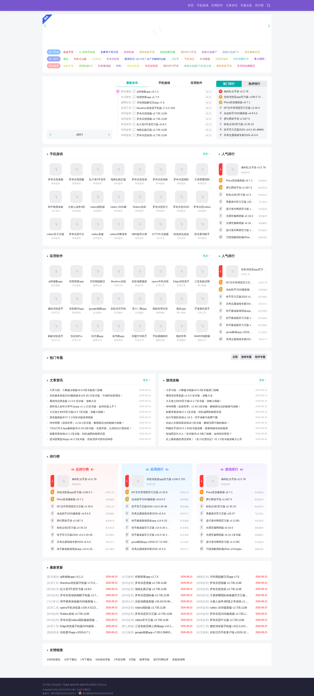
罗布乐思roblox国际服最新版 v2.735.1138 (82, 619)
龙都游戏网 (178, 659)
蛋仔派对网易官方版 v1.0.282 (243, 230)
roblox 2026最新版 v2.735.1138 (232, 607)
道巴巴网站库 (160, 659)
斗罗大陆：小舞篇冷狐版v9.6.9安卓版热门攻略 (76, 390)
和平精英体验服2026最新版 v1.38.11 (82, 601)
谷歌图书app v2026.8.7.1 (82, 632)
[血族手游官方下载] (157, 26)
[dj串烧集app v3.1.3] (55, 271)
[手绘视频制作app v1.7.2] (160, 326)
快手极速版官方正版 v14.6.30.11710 (246, 317)
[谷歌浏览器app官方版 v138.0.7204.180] (232, 271)
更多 (205, 153)
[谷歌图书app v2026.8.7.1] (76, 298)
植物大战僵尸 (209, 52)
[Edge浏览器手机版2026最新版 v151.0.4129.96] (181, 271)
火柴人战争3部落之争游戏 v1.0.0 (232, 601)
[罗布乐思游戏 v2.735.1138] (139, 169)
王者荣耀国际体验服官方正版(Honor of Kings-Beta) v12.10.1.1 (232, 595)
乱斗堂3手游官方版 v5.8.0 (151, 124)
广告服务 (65, 684)
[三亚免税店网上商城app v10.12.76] (202, 271)
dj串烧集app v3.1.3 (147, 91)
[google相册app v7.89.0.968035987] (97, 298)
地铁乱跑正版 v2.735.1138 (152, 129)
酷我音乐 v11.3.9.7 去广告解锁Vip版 (145, 58)
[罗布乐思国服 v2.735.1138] (76, 169)
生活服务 (126, 96)
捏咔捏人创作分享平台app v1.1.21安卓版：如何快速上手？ (83, 406)
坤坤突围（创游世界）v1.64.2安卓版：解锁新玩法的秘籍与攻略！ (87, 422)
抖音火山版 (80, 58)
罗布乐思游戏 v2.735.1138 (152, 135)
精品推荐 (54, 65)
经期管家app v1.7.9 (148, 97)
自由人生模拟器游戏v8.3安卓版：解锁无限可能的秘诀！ (197, 422)
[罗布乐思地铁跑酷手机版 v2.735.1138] (160, 169)
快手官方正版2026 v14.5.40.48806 (244, 129)
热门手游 (54, 52)
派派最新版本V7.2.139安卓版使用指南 (71, 417)
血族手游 (68, 52)
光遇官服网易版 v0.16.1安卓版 (243, 223)
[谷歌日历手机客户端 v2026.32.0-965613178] (118, 298)
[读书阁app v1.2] (118, 326)
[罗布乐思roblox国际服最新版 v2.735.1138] (202, 197)
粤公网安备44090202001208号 (97, 693)
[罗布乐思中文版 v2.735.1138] (76, 224)
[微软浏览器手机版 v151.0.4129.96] (55, 298)
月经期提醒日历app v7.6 (150, 102)
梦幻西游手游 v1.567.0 (237, 118)
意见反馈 (56, 684)
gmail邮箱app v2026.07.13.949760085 (248, 332)
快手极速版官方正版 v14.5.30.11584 (246, 325)
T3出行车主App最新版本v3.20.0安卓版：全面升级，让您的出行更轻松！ (91, 428)
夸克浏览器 (112, 58)
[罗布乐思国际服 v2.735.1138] (181, 169)
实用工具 (126, 107)
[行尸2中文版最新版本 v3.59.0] (160, 224)
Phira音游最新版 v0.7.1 (237, 102)
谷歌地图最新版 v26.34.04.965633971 (157, 601)
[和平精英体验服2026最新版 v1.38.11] (55, 197)
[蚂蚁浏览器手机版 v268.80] (55, 326)
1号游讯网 (119, 659)
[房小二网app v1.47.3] (139, 298)
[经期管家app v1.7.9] (76, 271)
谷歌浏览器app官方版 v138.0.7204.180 (246, 96)
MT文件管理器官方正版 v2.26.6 (242, 107)
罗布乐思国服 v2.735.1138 (152, 118)
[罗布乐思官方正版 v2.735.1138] (160, 197)
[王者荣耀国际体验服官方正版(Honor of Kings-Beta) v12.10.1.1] (202, 169)
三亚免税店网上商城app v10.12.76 (157, 626)
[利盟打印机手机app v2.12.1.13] (139, 326)
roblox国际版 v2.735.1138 (157, 607)
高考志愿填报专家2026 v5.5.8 (243, 339)
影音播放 (126, 91)
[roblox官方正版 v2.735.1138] (55, 224)
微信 (65, 58)
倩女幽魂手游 (252, 52)
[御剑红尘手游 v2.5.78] (232, 169)
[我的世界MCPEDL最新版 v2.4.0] (181, 326)
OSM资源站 (53, 659)
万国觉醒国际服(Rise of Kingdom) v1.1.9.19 (251, 237)
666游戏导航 (103, 659)
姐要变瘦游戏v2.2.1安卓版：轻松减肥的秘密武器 (77, 433)
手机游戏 (202, 5)
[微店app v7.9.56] (181, 298)
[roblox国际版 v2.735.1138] (97, 197)
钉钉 (118, 65)
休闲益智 (126, 113)
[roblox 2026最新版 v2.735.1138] (118, 197)
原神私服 (129, 52)
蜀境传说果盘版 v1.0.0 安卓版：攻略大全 (73, 401)
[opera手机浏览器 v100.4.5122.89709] (160, 271)
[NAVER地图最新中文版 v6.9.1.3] (202, 326)
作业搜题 (205, 58)
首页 (191, 5)
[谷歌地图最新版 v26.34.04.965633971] (139, 271)
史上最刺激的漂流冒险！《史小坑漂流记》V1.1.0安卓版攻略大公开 (204, 439)
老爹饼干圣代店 (109, 52)
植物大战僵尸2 (230, 52)
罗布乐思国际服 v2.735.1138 (157, 595)
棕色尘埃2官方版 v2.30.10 (239, 124)
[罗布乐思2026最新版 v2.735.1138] (181, 197)
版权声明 (74, 684)
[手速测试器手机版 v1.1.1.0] (202, 298)
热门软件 (54, 58)
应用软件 (217, 5)
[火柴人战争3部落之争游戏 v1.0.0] (76, 197)
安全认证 (102, 684)
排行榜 (259, 5)
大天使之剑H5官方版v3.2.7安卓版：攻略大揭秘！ (78, 411)
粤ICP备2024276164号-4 (63, 693)
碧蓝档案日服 (167, 52)
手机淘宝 (189, 58)
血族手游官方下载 (157, 36)
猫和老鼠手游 (147, 52)
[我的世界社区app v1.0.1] (160, 298)
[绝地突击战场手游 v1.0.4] (181, 224)
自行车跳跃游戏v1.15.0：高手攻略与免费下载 (192, 417)
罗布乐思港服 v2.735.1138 (152, 113)
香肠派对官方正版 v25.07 (240, 201)
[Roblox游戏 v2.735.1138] (139, 197)
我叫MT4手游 (188, 52)
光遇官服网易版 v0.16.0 (239, 215)
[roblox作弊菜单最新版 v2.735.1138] (118, 224)
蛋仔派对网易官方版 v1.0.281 (243, 208)
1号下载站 (86, 659)
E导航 (132, 659)
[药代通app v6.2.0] (97, 326)
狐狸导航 (144, 659)
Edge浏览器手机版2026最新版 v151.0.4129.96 (82, 626)
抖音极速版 (104, 65)
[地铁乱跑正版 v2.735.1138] (118, 169)
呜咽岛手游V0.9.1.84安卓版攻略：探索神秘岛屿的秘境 (197, 428)
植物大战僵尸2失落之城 (197, 65)
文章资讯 (231, 5)
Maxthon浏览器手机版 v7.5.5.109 (156, 108)
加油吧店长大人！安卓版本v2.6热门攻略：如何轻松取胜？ (199, 433)
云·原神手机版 (87, 52)
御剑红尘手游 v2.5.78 (236, 91)
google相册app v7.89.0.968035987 (157, 632)
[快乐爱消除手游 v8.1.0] (202, 224)
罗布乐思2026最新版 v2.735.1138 (232, 613)
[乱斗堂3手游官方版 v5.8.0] (97, 169)
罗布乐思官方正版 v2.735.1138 (157, 613)
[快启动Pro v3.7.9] (76, 326)
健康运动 (126, 102)
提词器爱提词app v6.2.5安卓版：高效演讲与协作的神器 (81, 439)
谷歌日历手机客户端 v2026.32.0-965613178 (232, 632)
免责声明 (84, 684)
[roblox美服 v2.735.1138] (97, 224)
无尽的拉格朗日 (246, 65)
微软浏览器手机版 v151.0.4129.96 (232, 626)
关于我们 (47, 684)
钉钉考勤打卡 (241, 58)
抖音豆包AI (222, 58)
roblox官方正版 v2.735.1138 (157, 619)
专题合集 (246, 5)
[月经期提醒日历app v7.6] (97, 271)
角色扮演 (126, 124)
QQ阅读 (96, 58)
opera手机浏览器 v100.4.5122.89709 (82, 607)
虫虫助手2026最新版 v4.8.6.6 (240, 113)
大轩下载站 (70, 659)
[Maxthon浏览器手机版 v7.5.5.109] (118, 271)
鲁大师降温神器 (263, 58)
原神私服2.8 (86, 65)
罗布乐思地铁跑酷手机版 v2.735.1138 (82, 595)
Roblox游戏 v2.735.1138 (82, 613)
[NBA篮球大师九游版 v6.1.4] (139, 224)
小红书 (175, 58)
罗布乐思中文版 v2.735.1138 (232, 619)
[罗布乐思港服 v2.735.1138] (55, 169)
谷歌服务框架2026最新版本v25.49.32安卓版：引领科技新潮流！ (86, 395)
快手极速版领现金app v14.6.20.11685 (247, 310)
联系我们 (93, 684)
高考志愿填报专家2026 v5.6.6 (241, 135)
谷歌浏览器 (133, 65)
